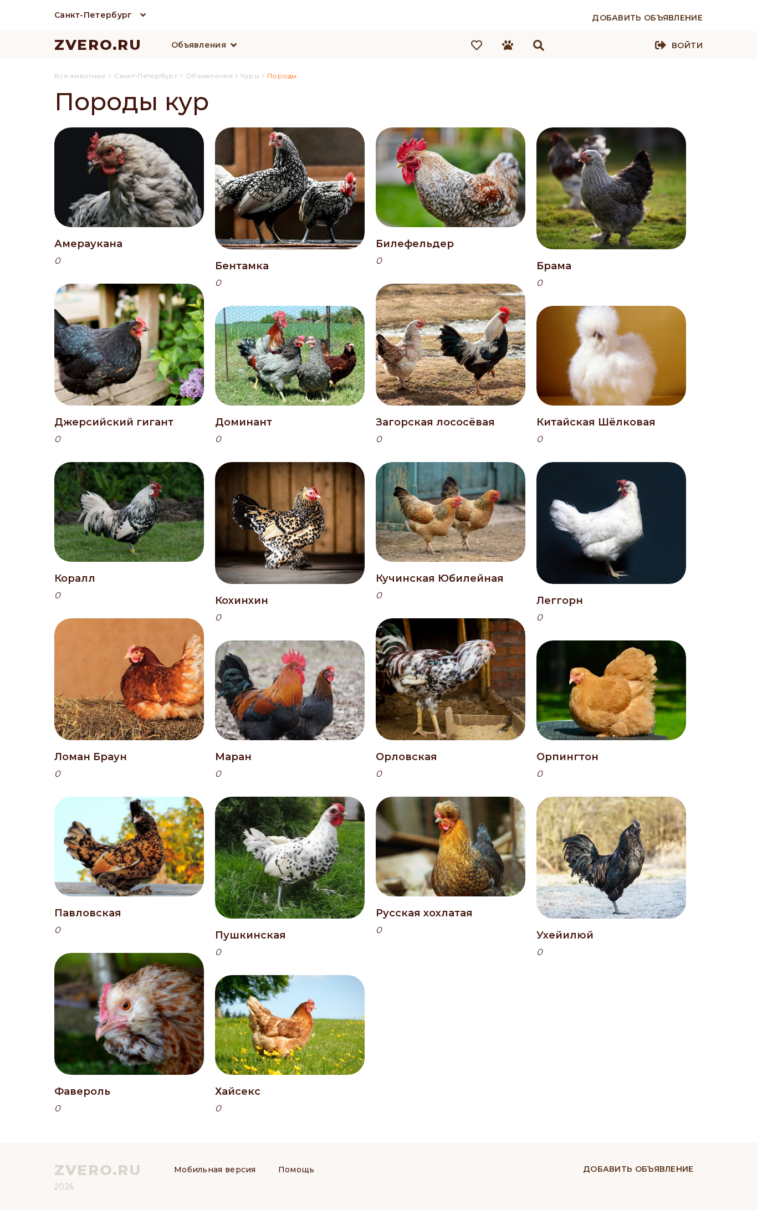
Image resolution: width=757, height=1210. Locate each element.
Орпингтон (567, 757)
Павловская (87, 913)
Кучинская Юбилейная (440, 578)
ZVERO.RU (98, 45)
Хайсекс (237, 1091)
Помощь (296, 1170)
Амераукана (88, 244)
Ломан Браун (90, 757)
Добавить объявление (638, 1169)
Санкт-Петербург (93, 15)
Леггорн (559, 600)
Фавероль (82, 1091)
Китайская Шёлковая (596, 422)
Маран (233, 757)
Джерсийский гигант (113, 422)
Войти (687, 45)
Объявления (198, 45)
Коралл (74, 578)
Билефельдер (415, 244)
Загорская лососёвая (435, 422)
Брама (553, 266)
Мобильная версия (215, 1170)
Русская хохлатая (424, 913)
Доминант (243, 422)
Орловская (406, 757)
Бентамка (242, 266)
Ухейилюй (565, 935)
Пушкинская (250, 935)
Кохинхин (241, 600)
